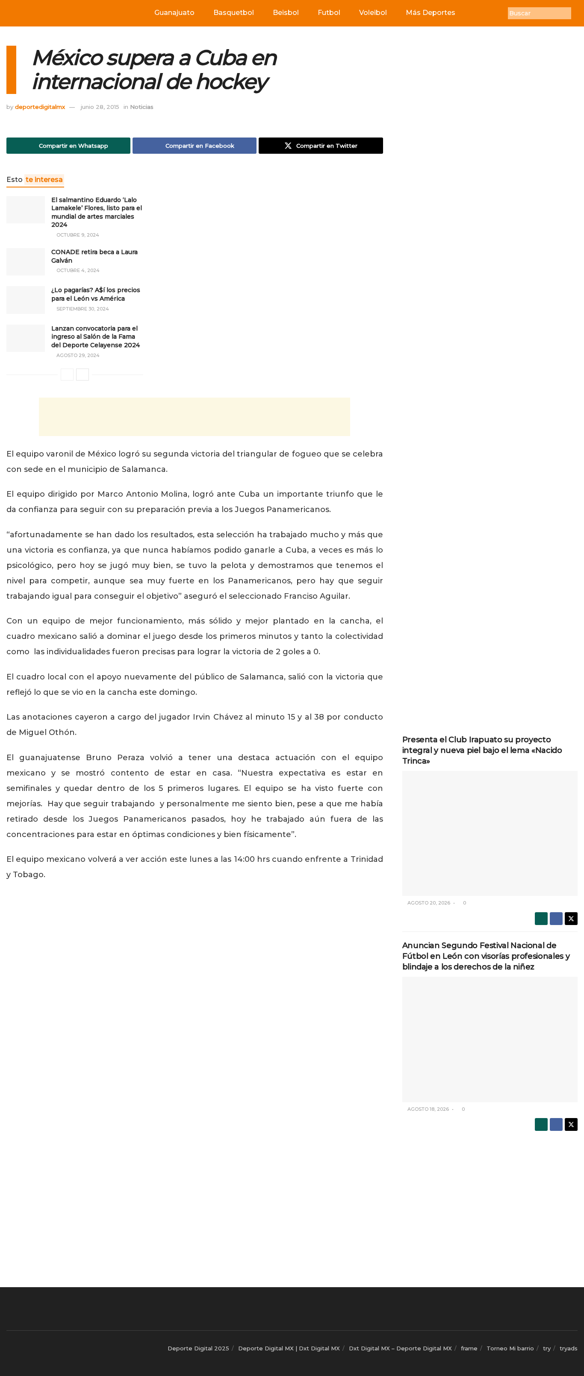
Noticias (141, 106)
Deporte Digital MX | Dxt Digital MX (289, 1348)
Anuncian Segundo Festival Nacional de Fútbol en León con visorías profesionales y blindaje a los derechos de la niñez (486, 956)
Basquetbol (233, 13)
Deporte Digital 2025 (198, 1348)
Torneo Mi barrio (510, 1348)
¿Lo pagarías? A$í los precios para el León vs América (95, 294)
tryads (569, 1348)
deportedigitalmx (40, 106)
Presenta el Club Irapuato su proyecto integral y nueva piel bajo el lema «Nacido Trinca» (482, 750)
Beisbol (286, 13)
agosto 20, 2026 (428, 903)
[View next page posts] (82, 375)
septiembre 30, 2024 (82, 309)
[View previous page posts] (67, 375)
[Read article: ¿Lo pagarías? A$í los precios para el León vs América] (25, 299)
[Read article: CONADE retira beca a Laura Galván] (25, 261)
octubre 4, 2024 (77, 270)
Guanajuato (174, 13)
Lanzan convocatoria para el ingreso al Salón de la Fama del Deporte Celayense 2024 (95, 337)
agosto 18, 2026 (427, 1109)
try (547, 1348)
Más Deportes (430, 13)
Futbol (329, 13)
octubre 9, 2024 (77, 235)
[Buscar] (577, 13)
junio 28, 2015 (100, 106)
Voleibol (373, 13)
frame (469, 1348)
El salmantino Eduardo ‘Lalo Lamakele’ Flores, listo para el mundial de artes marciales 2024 (96, 212)
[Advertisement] (194, 417)
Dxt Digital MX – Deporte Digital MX (400, 1348)
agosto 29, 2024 (77, 355)
